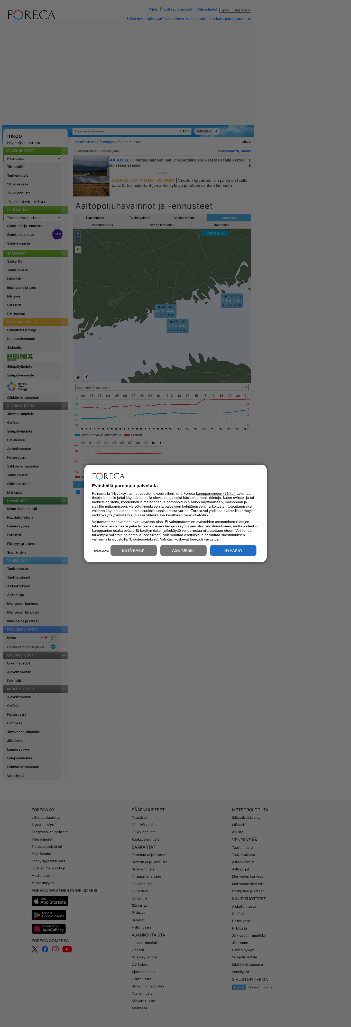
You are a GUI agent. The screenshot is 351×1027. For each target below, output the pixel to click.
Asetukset (183, 550)
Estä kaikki (133, 550)
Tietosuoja (100, 550)
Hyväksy (233, 550)
